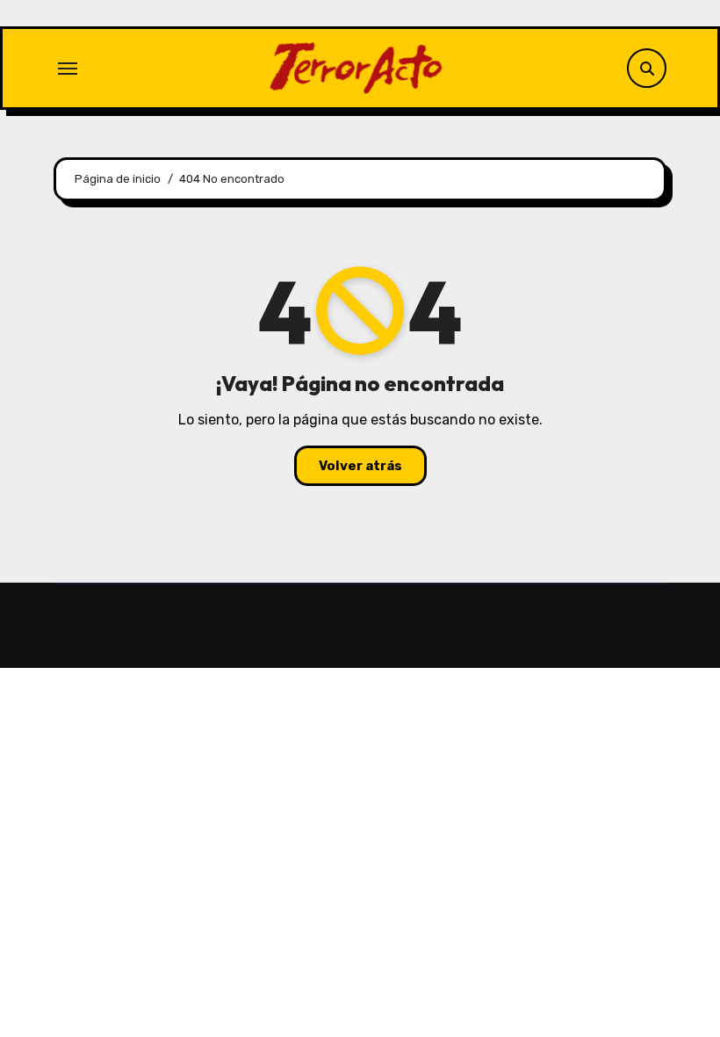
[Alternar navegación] (68, 68)
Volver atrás (360, 466)
